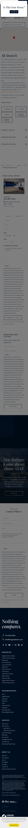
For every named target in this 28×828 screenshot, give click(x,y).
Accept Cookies (14, 825)
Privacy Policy (22, 821)
